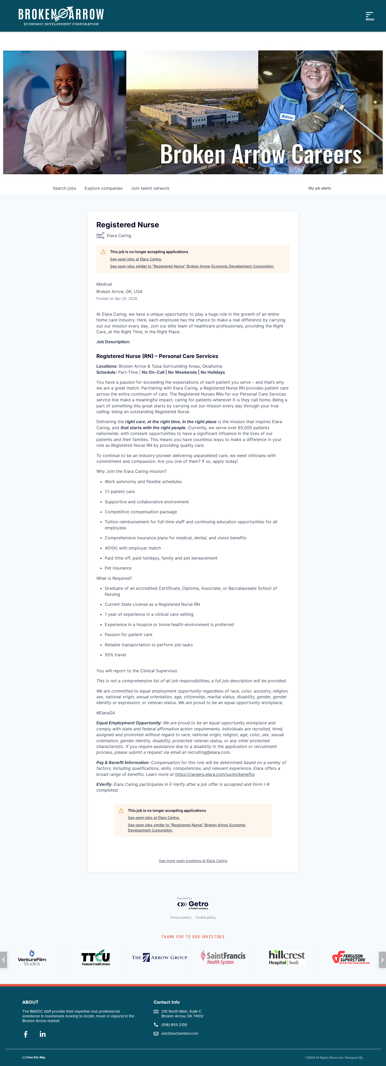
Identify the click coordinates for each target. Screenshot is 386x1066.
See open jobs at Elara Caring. (136, 259)
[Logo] (63, 15)
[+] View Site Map (33, 1057)
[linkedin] (42, 1034)
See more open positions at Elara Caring (193, 860)
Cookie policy (206, 917)
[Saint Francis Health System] (223, 957)
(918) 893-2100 (174, 1024)
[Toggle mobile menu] (369, 15)
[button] (3, 960)
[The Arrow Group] (159, 957)
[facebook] (25, 1034)
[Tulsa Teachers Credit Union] (96, 957)
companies (104, 188)
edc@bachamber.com (179, 1033)
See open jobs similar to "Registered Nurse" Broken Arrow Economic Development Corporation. (192, 266)
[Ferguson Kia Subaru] (351, 957)
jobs (64, 188)
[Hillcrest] (287, 957)
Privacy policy (180, 917)
